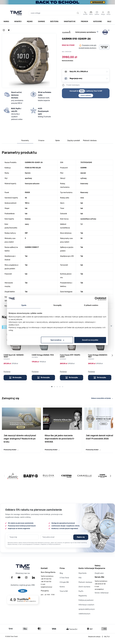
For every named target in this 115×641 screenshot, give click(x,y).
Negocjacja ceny (89, 78)
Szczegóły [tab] (57, 305)
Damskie (41, 21)
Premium (84, 21)
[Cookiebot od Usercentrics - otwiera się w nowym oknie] (96, 298)
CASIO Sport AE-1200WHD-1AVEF (14, 356)
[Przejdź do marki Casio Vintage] (102, 476)
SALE (109, 21)
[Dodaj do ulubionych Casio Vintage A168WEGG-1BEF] (111, 326)
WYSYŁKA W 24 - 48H (104, 47)
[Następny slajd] (112, 355)
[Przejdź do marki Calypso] (66, 476)
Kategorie (97, 21)
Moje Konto (83, 573)
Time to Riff (64, 591)
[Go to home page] (16, 13)
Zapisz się (81, 537)
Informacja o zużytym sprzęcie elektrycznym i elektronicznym (87, 609)
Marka (6, 21)
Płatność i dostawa (85, 582)
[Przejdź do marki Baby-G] (31, 476)
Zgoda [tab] (23, 305)
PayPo (81, 591)
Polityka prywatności (86, 600)
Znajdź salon (99, 573)
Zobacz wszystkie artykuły (102, 398)
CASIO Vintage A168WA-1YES (43, 355)
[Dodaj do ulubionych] (8, 30)
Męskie (30, 21)
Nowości (18, 21)
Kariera (62, 587)
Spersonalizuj (55, 340)
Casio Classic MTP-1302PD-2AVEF (70, 356)
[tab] (25, 140)
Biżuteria (54, 21)
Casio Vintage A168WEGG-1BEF (98, 356)
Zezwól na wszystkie (90, 340)
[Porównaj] (3, 30)
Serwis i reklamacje (101, 593)
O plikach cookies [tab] (91, 305)
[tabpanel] (57, 229)
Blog (61, 573)
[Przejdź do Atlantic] (12, 476)
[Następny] (110, 476)
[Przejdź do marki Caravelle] (84, 476)
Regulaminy (83, 596)
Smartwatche (70, 21)
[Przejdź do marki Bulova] (48, 476)
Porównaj (7, 372)
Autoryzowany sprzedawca (85, 32)
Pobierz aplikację (86, 95)
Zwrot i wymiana (84, 587)
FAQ (80, 578)
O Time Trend (64, 578)
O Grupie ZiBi (64, 582)
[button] (29, 60)
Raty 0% (89, 71)
